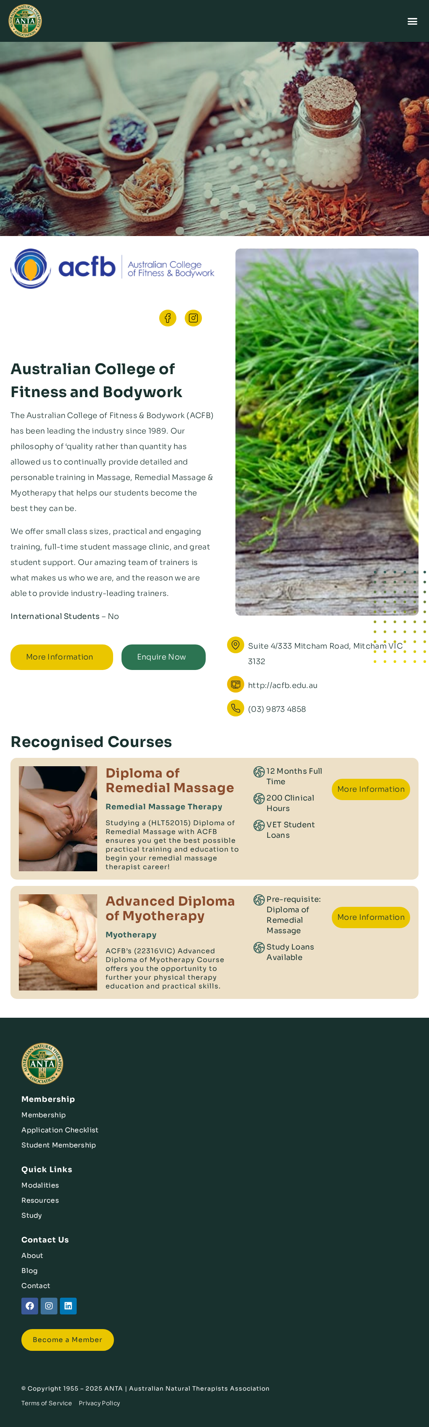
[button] (413, 21)
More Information (59, 657)
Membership (43, 1115)
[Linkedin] (68, 1306)
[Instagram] (49, 1306)
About (32, 1255)
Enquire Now (161, 657)
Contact (35, 1285)
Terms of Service (46, 1403)
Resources (40, 1200)
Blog (29, 1270)
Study (31, 1215)
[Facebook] (29, 1306)
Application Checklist (59, 1130)
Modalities (40, 1185)
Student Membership (58, 1145)
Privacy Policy (99, 1403)
